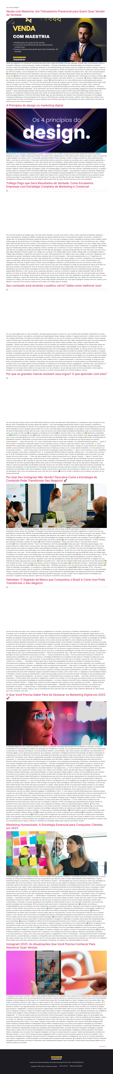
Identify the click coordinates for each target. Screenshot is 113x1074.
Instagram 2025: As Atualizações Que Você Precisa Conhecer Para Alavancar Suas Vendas (50, 945)
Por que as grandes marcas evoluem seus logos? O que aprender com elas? (56, 374)
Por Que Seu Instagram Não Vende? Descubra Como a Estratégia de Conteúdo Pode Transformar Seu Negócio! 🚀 (51, 478)
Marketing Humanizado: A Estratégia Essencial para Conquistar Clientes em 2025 (54, 826)
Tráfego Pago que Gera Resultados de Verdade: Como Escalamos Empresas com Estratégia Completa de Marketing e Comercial (49, 184)
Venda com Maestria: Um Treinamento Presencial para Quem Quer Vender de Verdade (55, 13)
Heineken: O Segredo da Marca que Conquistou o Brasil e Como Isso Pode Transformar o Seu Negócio (55, 581)
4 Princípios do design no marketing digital (34, 105)
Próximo (103, 1046)
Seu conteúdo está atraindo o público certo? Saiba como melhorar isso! (53, 285)
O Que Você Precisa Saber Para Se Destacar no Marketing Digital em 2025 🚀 (55, 696)
